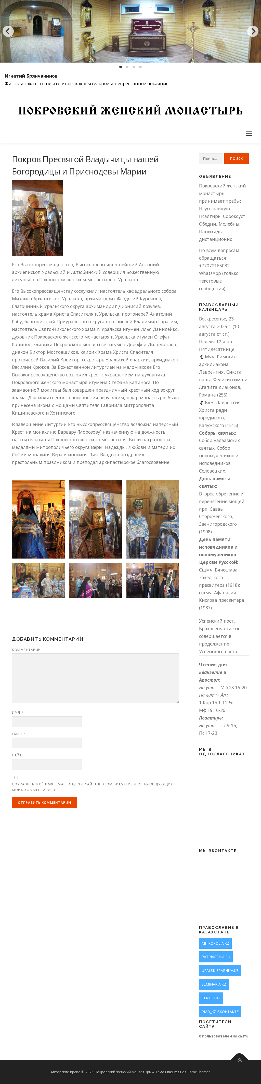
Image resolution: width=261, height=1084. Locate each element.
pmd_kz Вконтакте (220, 1011)
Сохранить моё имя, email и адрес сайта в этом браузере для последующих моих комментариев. (92, 787)
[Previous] (8, 31)
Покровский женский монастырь (130, 112)
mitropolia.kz (215, 943)
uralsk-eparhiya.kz (220, 970)
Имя (18, 712)
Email (19, 733)
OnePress (173, 1072)
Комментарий (26, 649)
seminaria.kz (214, 984)
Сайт (17, 755)
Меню (248, 133)
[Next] (252, 31)
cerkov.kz (211, 997)
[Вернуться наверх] (239, 1060)
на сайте (223, 1036)
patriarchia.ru (216, 956)
